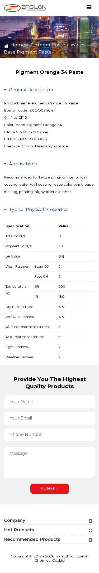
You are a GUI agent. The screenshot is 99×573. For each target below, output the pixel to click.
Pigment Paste (47, 44)
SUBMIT (49, 488)
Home (18, 44)
